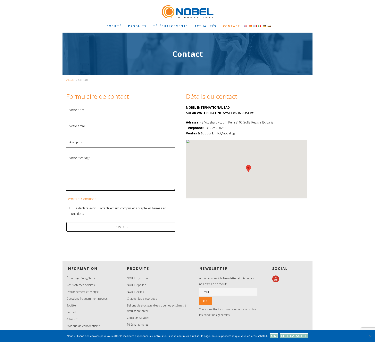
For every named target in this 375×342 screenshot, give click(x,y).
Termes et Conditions (81, 199)
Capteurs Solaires (138, 318)
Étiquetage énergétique (81, 278)
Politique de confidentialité (83, 326)
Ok (274, 336)
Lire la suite (294, 336)
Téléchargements (137, 324)
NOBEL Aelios (135, 292)
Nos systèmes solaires (80, 285)
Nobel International (187, 12)
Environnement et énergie (82, 292)
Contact (71, 312)
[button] (248, 168)
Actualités (72, 319)
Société (71, 305)
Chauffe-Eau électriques (142, 298)
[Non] (370, 336)
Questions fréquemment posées (87, 298)
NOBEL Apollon (136, 285)
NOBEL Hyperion (137, 278)
